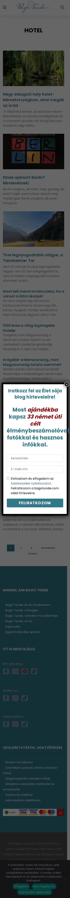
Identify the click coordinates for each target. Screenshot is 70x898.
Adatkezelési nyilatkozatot (31, 483)
